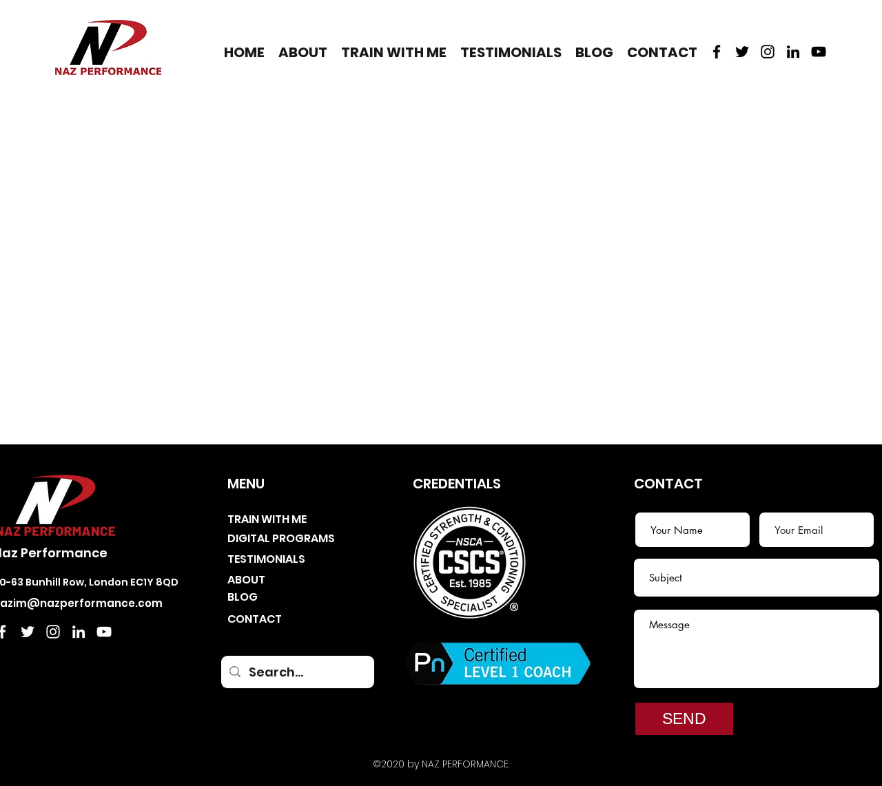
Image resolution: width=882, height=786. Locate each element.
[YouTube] (819, 52)
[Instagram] (768, 52)
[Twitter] (742, 52)
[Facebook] (717, 52)
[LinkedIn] (793, 52)
